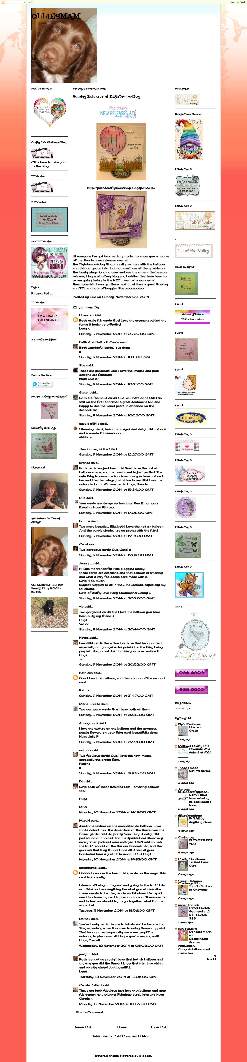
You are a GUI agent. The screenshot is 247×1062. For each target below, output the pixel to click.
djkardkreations (190, 815)
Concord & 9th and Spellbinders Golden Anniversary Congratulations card (195, 940)
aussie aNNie (89, 423)
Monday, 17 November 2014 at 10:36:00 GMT (117, 1004)
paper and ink (188, 905)
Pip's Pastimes (189, 724)
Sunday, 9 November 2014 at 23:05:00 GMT (117, 773)
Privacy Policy (42, 293)
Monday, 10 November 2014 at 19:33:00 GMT (117, 859)
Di (81, 781)
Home (122, 1027)
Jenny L (85, 563)
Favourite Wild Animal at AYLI (200, 750)
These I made (188, 768)
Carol (83, 544)
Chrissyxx (186, 837)
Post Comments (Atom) (132, 1036)
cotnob (85, 750)
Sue (82, 365)
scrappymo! (88, 867)
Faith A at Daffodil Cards (99, 342)
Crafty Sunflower (191, 859)
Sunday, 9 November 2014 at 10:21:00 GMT (116, 384)
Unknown (86, 315)
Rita (82, 498)
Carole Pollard (90, 985)
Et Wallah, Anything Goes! (200, 820)
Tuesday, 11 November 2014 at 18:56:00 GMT (116, 910)
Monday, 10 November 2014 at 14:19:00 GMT (117, 812)
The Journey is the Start (98, 449)
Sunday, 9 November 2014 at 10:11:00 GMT (115, 357)
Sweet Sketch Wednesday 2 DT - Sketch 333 (199, 913)
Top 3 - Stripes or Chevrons (200, 887)
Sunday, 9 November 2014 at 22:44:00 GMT (116, 742)
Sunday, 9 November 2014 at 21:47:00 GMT (116, 695)
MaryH (84, 820)
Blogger (145, 1055)
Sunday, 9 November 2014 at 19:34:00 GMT (116, 555)
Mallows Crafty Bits (194, 746)
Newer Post (84, 1027)
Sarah (83, 392)
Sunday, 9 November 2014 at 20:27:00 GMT (117, 598)
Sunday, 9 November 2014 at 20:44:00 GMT (117, 629)
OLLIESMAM (55, 16)
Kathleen (86, 673)
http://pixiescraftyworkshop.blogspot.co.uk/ (121, 188)
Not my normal (200, 770)
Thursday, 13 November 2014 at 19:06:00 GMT (118, 977)
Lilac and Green (196, 728)
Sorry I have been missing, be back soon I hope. (200, 800)
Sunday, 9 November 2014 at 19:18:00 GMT (115, 536)
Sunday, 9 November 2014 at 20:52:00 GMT (117, 664)
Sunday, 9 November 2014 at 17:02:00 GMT (116, 512)
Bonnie (84, 521)
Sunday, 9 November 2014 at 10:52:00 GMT (116, 415)
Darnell (84, 919)
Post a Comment (89, 1012)
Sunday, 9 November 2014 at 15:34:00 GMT (116, 489)
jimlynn (84, 954)
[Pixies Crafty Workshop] (49, 417)
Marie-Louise (89, 704)
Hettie (83, 637)
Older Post (159, 1027)
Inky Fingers (187, 929)
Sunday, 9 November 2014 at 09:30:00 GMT (117, 334)
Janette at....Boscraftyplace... (193, 791)
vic (81, 606)
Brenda (84, 462)
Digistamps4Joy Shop (96, 264)
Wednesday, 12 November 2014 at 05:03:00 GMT (121, 945)
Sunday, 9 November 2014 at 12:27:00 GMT (116, 454)
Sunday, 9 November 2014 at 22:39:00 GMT (117, 715)
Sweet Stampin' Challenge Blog (190, 882)
